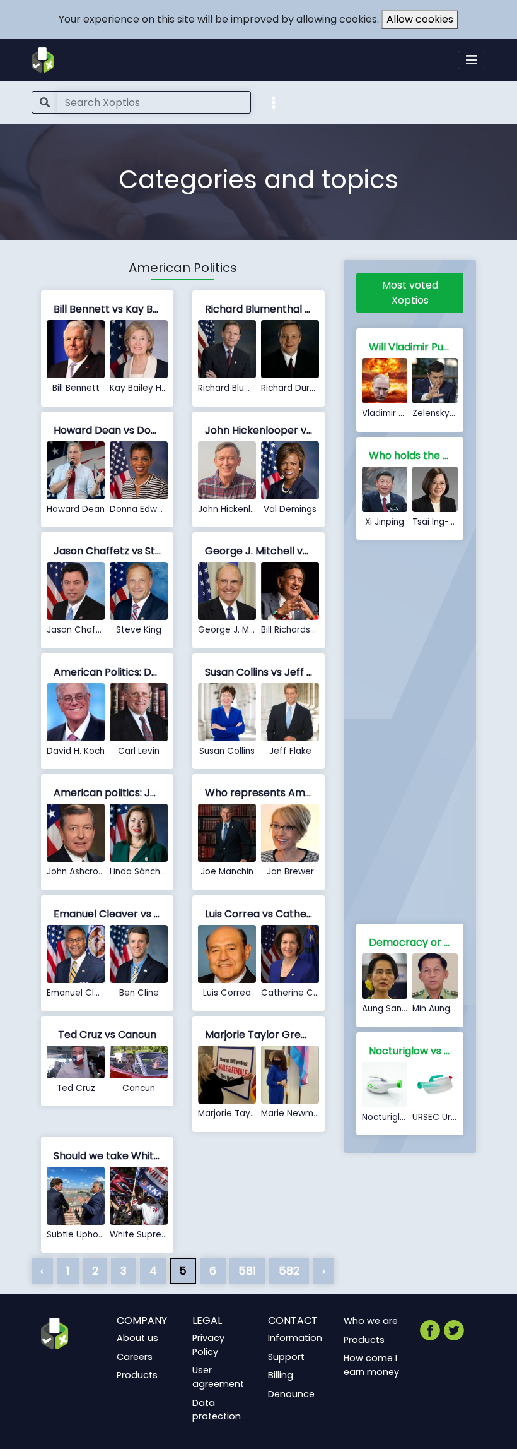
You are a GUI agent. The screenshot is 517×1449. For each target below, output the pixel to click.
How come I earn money (371, 1365)
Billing (280, 1375)
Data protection (216, 1410)
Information (295, 1338)
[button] (273, 101)
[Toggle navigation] (471, 60)
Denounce (291, 1394)
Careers (135, 1357)
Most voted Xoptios (410, 292)
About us (137, 1338)
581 (247, 1271)
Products (137, 1375)
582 (289, 1271)
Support (286, 1357)
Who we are (371, 1321)
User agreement (218, 1377)
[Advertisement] (409, 734)
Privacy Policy (208, 1345)
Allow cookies (419, 19)
